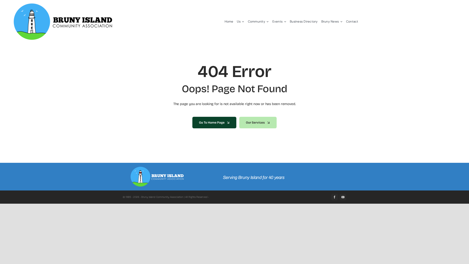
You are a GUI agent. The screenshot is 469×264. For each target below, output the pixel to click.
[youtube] (343, 197)
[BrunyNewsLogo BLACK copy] (63, 4)
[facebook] (334, 197)
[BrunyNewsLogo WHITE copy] (157, 168)
